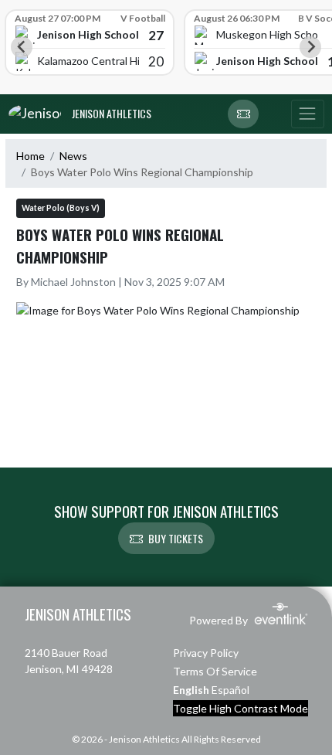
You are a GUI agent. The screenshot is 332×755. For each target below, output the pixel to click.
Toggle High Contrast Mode (240, 708)
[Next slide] (310, 47)
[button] (243, 114)
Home (30, 155)
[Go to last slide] (21, 47)
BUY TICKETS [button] (175, 538)
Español (230, 689)
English (191, 689)
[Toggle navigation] (307, 114)
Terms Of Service (215, 671)
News (73, 155)
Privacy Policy (206, 652)
